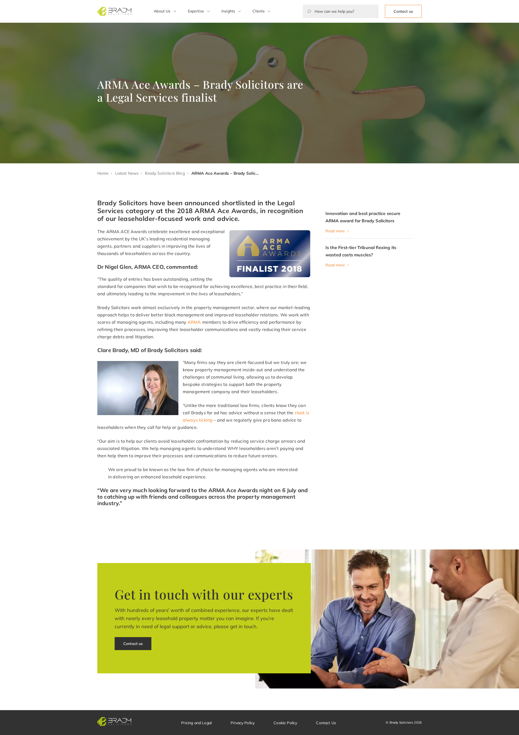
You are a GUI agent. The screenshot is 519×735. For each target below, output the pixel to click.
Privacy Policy (243, 722)
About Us (162, 11)
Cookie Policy (285, 722)
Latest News (127, 173)
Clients (258, 11)
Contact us (403, 11)
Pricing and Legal (196, 722)
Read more (335, 231)
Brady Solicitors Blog (165, 173)
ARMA (194, 322)
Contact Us (326, 722)
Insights (228, 11)
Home (103, 173)
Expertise (196, 11)
